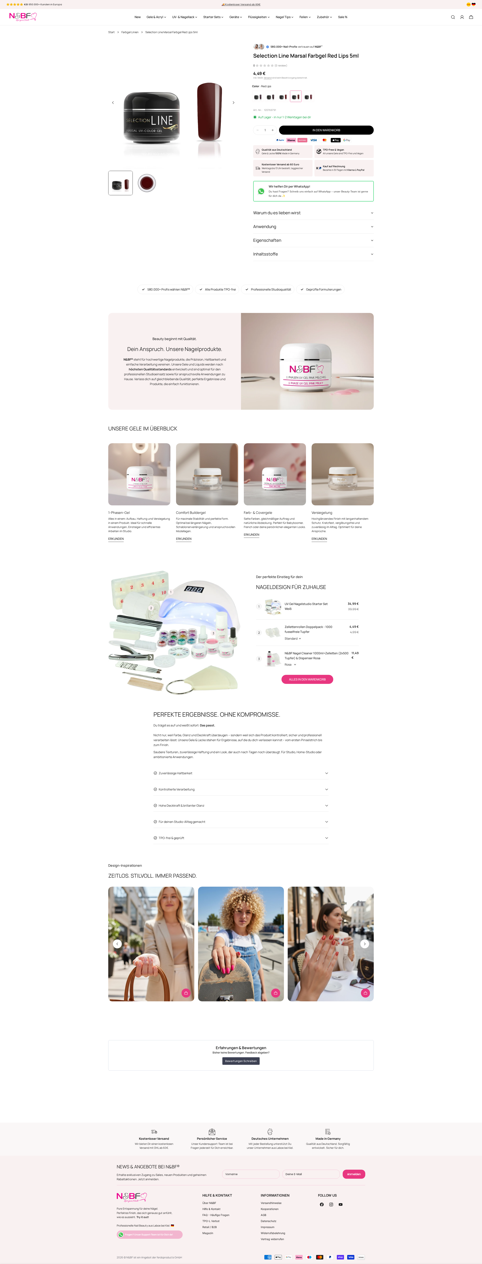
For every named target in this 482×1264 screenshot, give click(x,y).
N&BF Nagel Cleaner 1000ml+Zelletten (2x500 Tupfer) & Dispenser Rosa (317, 655)
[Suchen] (453, 17)
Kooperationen (269, 1209)
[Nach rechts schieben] (233, 102)
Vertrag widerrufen (272, 1239)
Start (111, 32)
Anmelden (354, 1174)
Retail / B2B (209, 1227)
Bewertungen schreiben (241, 1061)
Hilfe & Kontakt (211, 1209)
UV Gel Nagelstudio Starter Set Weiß (306, 606)
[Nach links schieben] (113, 102)
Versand (268, 77)
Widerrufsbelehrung (273, 1233)
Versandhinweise (271, 1202)
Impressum (267, 1227)
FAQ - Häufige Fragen (215, 1215)
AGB (263, 1215)
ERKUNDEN (116, 539)
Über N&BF (209, 1202)
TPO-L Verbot (211, 1221)
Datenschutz (268, 1221)
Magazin (207, 1233)
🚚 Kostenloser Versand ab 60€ (241, 4)
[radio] (258, 96)
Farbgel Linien (130, 32)
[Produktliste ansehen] (186, 993)
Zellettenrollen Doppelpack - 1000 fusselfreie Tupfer (308, 629)
